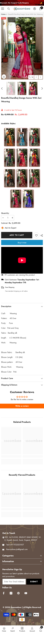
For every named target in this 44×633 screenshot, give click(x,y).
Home (3, 14)
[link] (11, 456)
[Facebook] (3, 593)
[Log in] (34, 8)
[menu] (2, 8)
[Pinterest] (18, 593)
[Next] (40, 77)
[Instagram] (11, 593)
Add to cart (17, 235)
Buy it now (22, 243)
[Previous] (36, 77)
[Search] (8, 8)
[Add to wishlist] (36, 235)
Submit (34, 581)
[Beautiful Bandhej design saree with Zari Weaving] (9, 137)
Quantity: (5, 213)
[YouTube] (26, 593)
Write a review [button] (22, 406)
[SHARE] (41, 235)
